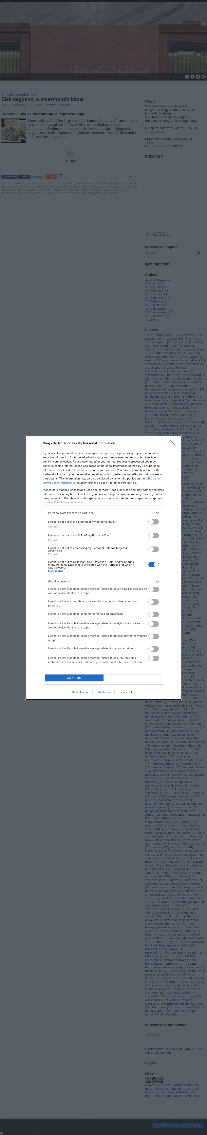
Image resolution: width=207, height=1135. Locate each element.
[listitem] (103, 513)
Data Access (103, 692)
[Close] (173, 443)
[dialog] (103, 568)
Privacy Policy (126, 692)
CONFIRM (74, 677)
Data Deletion (80, 692)
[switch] (153, 521)
